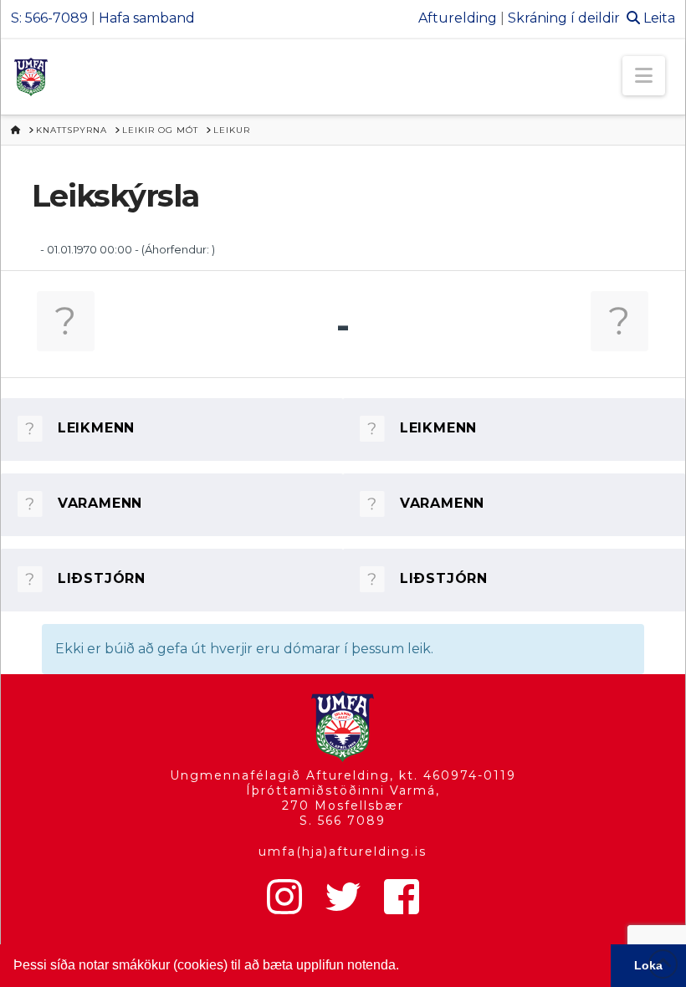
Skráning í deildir (564, 18)
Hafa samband (147, 18)
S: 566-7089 (49, 18)
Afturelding (457, 18)
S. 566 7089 (342, 820)
